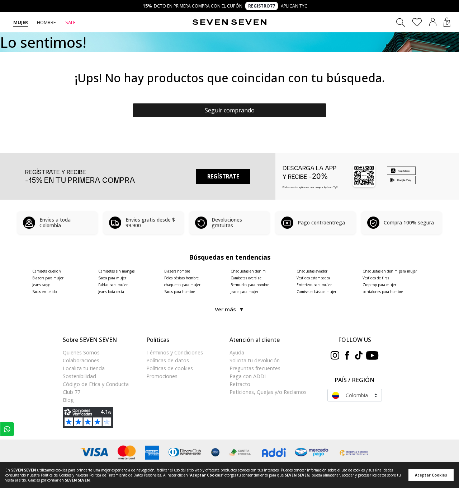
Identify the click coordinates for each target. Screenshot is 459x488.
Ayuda (237, 352)
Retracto (240, 384)
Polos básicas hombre (181, 277)
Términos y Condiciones (174, 352)
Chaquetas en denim (248, 271)
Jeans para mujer (245, 291)
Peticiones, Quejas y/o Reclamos (268, 392)
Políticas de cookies (169, 368)
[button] (432, 22)
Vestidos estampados (313, 277)
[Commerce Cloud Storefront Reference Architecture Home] (229, 22)
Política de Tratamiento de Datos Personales (125, 475)
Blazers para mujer (47, 277)
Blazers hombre (177, 271)
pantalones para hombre (383, 291)
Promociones (162, 376)
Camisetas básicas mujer (316, 291)
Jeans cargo (41, 284)
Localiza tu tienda (84, 368)
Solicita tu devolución (255, 360)
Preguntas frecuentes (255, 368)
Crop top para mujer (379, 284)
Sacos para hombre (179, 291)
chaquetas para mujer (182, 284)
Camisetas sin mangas (116, 271)
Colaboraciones (81, 360)
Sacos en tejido (44, 291)
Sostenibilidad (79, 376)
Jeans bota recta (111, 291)
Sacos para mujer (112, 277)
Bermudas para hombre (250, 284)
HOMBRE (46, 22)
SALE (70, 22)
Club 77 (71, 392)
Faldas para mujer (113, 284)
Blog (68, 399)
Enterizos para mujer (314, 284)
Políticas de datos (167, 360)
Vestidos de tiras (376, 277)
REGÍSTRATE (223, 176)
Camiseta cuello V (46, 271)
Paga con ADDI (248, 376)
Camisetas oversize (246, 277)
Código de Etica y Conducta (96, 384)
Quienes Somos (81, 352)
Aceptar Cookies (431, 475)
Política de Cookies (56, 475)
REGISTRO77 (261, 6)
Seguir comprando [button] (230, 110)
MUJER (20, 22)
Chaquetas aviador (312, 271)
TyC (303, 6)
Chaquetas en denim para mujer (390, 271)
